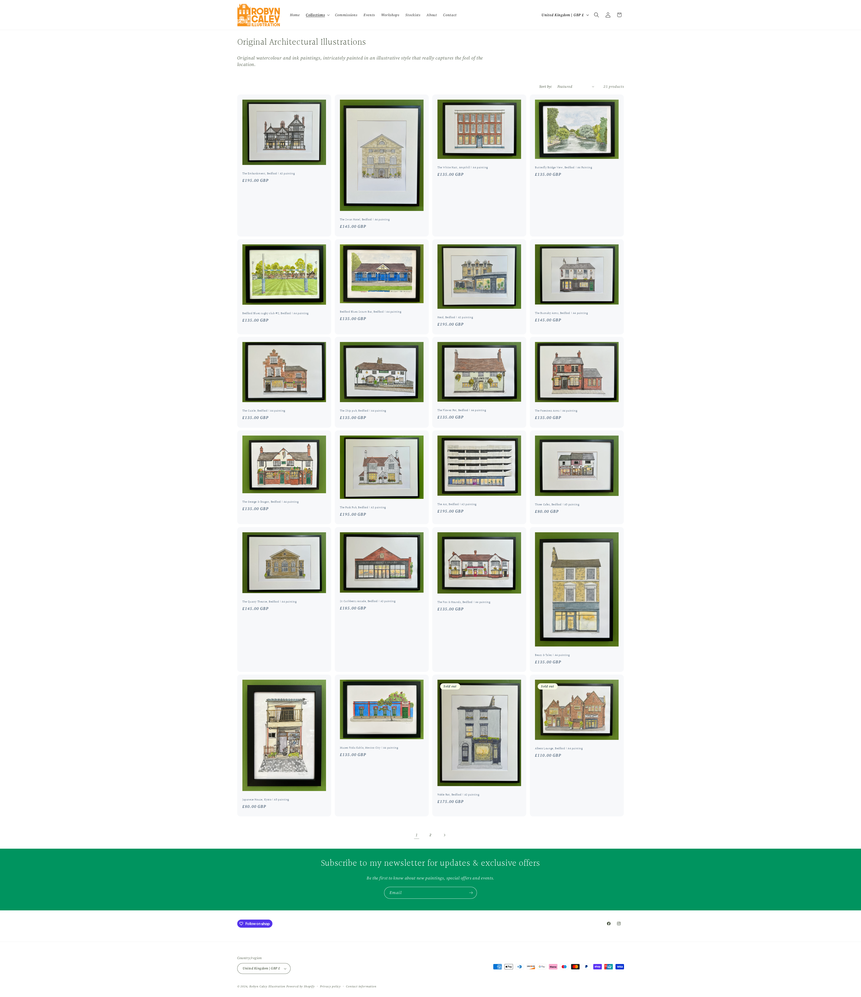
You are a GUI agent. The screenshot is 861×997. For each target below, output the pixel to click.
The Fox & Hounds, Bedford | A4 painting (463, 602)
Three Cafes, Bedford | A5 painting (557, 505)
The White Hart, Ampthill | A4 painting (462, 168)
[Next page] (444, 835)
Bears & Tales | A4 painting (552, 655)
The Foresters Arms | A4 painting (556, 411)
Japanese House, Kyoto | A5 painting (265, 800)
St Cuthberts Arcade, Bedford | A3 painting (367, 601)
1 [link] (416, 835)
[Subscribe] (471, 893)
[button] (317, 15)
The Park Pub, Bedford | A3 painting (363, 508)
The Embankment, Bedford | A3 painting (268, 174)
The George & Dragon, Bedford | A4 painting (270, 502)
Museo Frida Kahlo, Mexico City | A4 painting (369, 748)
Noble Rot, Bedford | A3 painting (458, 795)
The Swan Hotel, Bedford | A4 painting (364, 220)
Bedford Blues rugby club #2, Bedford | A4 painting (275, 314)
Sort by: (545, 86)
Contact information (361, 986)
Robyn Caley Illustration (267, 986)
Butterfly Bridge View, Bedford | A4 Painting (563, 168)
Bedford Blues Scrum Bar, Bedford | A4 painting (370, 312)
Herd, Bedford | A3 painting (455, 318)
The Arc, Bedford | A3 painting (456, 505)
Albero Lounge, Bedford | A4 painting (559, 749)
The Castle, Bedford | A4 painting (263, 411)
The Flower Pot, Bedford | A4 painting (461, 410)
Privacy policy (330, 986)
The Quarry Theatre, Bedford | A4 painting (269, 602)
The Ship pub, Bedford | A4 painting (363, 411)
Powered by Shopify (300, 986)
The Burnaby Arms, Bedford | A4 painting (561, 313)
